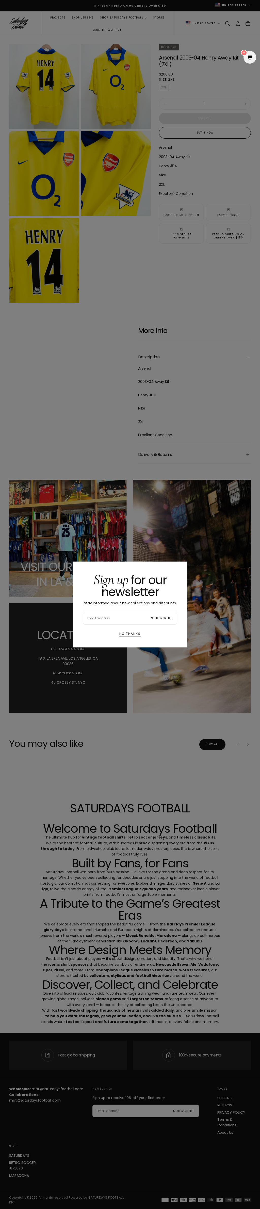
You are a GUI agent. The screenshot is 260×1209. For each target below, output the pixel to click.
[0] (249, 57)
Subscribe (162, 618)
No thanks (130, 633)
